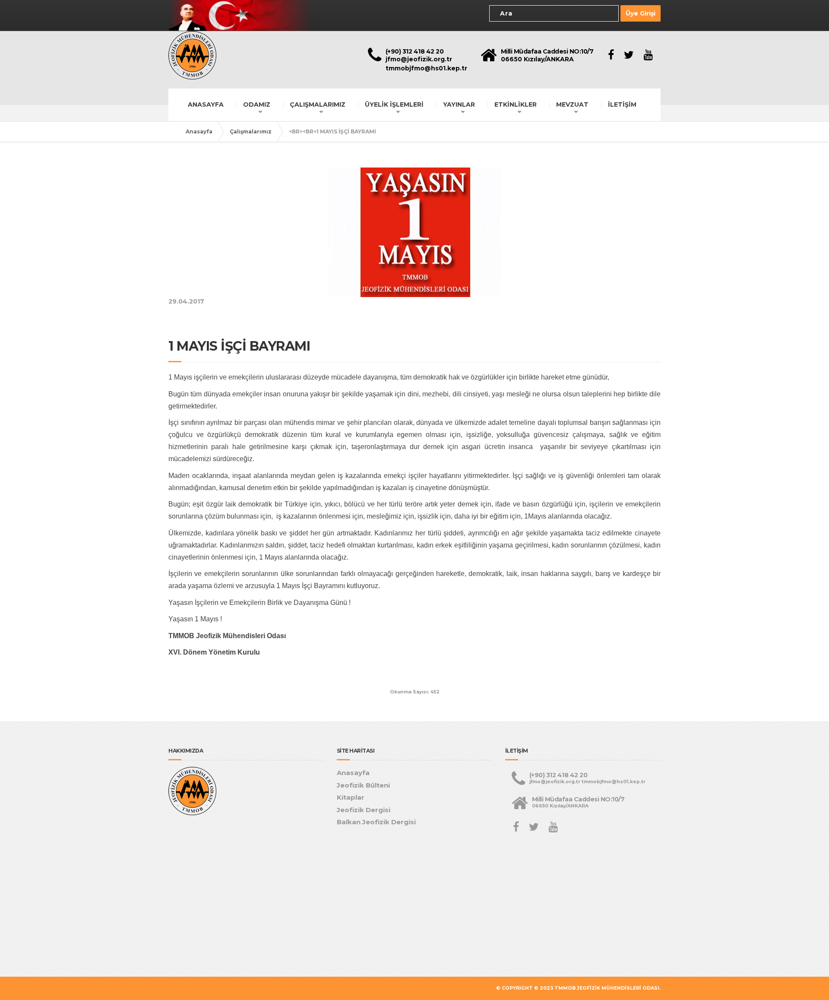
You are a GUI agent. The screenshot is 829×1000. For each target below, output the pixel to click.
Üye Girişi (640, 13)
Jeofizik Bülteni (363, 785)
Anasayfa (199, 131)
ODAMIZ (256, 104)
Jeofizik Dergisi (363, 810)
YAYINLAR (459, 104)
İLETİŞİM (622, 104)
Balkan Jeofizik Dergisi (376, 822)
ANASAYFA (206, 104)
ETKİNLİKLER (515, 104)
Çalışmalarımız (251, 131)
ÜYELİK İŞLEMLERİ (394, 104)
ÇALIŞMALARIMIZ (317, 104)
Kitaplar (350, 797)
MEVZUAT (572, 104)
